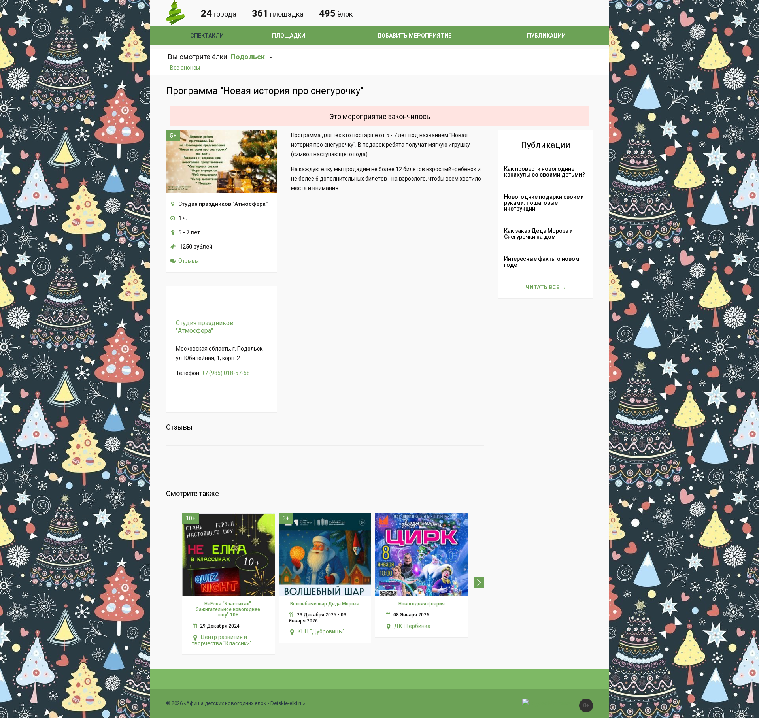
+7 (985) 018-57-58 (226, 373)
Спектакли (207, 35)
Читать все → (545, 287)
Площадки (288, 35)
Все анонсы (185, 67)
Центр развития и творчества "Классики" (222, 640)
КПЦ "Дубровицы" (321, 631)
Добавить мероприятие (414, 35)
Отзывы (188, 261)
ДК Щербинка (412, 626)
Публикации (546, 35)
